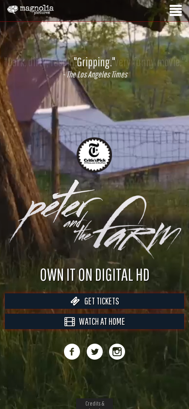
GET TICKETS (99, 311)
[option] (94, 67)
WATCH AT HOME (100, 331)
